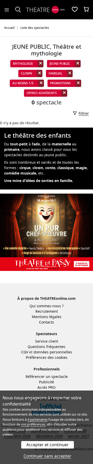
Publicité (46, 381)
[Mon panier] (86, 10)
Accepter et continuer (47, 445)
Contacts (46, 322)
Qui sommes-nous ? (46, 305)
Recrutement (46, 311)
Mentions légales (46, 316)
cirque (24, 167)
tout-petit (19, 144)
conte (50, 167)
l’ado (36, 144)
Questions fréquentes (46, 346)
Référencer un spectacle (47, 376)
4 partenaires (37, 419)
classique (65, 167)
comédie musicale (20, 173)
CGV (24, 352)
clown (38, 167)
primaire (11, 149)
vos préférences (33, 424)
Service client (46, 341)
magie (81, 167)
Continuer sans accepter (47, 456)
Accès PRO (46, 387)
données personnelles (53, 352)
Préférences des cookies (46, 357)
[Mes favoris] (75, 10)
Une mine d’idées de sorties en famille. (38, 180)
